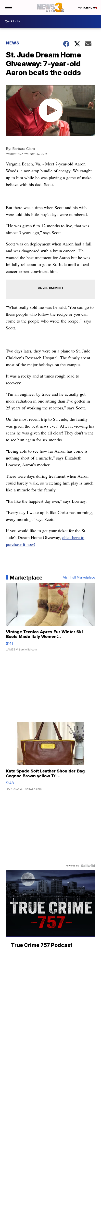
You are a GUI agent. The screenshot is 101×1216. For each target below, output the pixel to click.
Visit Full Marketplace (79, 577)
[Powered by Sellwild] (88, 865)
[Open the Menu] (8, 7)
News (12, 43)
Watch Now (86, 7)
